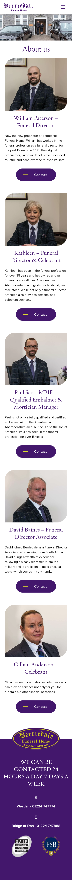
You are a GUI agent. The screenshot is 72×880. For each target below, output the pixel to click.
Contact (40, 174)
